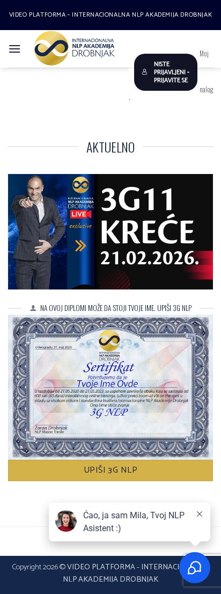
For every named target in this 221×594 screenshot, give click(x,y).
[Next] (195, 114)
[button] (14, 48)
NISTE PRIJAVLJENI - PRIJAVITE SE (171, 72)
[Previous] (25, 114)
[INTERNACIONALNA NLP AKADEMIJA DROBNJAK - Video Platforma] (75, 49)
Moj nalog (206, 71)
